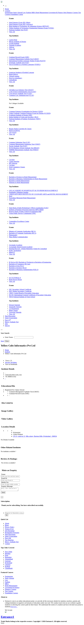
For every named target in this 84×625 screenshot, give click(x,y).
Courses (7, 11)
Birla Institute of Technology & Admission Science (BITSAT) (29, 26)
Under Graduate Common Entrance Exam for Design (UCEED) (30, 113)
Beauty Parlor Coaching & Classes (20, 129)
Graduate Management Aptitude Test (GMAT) (24, 59)
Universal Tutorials (15, 312)
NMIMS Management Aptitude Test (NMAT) (24, 150)
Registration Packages (12, 532)
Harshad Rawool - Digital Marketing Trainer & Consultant (28, 249)
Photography (13, 235)
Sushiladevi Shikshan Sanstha (18, 192)
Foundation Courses (11, 593)
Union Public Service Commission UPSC (22, 213)
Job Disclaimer (10, 531)
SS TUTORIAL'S (15, 278)
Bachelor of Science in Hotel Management (22, 177)
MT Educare (13, 163)
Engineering (9, 12)
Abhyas (11, 47)
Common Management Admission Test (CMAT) (24, 144)
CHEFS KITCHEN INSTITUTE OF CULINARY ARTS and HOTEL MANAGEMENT (38, 194)
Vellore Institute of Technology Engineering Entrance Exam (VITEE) (31, 28)
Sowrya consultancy (15, 78)
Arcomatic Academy (15, 245)
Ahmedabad (9, 559)
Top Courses (9, 591)
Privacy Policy (9, 527)
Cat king (12, 159)
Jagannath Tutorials (15, 307)
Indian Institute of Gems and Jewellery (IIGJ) (23, 117)
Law (24, 12)
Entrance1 (7, 616)
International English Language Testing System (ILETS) (27, 61)
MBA (34, 12)
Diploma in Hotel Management (19, 182)
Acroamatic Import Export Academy (21, 247)
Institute (7, 352)
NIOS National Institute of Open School (22, 297)
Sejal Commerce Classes (17, 167)
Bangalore (8, 557)
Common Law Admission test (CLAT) (21, 95)
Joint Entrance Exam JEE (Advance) (21, 24)
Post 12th (8, 538)
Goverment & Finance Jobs (57, 12)
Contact (7, 544)
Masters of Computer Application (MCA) (22, 231)
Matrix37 (12, 252)
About (7, 523)
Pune (6, 555)
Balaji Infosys (13, 74)
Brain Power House (15, 279)
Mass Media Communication (18, 237)
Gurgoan (8, 561)
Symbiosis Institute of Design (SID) (20, 115)
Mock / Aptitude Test (12, 322)
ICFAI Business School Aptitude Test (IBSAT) (24, 148)
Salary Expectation (11, 318)
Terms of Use (9, 529)
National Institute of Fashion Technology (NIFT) (25, 119)
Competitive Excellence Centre (19, 221)
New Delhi (8, 552)
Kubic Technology (15, 250)
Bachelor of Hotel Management (19, 181)
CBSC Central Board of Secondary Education (24, 293)
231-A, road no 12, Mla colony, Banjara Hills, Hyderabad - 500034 (35, 436)
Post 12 (8, 320)
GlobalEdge (13, 80)
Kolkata (7, 566)
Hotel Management (42, 12)
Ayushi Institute (14, 43)
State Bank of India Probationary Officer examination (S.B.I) (28, 208)
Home (7, 9)
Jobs (6, 324)
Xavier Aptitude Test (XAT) (18, 146)
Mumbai (7, 553)
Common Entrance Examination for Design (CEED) (26, 111)
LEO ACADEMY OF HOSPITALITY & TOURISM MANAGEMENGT (33, 190)
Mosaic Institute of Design (17, 41)
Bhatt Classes (13, 310)
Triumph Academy (15, 45)
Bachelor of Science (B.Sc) (18, 268)
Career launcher (14, 161)
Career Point (13, 40)
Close (7, 341)
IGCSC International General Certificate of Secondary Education (30, 295)
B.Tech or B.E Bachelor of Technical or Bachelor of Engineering (30, 262)
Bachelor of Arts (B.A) (16, 266)
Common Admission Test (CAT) (19, 142)
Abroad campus (14, 76)
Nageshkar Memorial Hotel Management (22, 198)
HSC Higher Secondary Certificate (20, 291)
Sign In (7, 326)
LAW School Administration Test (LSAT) (22, 92)
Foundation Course (17, 14)
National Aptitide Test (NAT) (18, 30)
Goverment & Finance (12, 587)
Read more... (14, 606)
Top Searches (9, 540)
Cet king (12, 165)
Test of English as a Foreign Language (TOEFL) (25, 64)
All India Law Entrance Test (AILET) (21, 90)
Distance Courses (72, 12)
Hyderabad (8, 563)
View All (12, 32)
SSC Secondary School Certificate (20, 289)
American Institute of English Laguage (21, 72)
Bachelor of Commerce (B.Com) (19, 264)
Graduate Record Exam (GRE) (19, 57)
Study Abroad (18, 12)
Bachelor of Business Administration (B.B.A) (23, 269)
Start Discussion (10, 316)
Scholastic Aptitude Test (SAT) (19, 63)
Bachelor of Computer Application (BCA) (22, 233)
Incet (10, 196)
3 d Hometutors (14, 308)
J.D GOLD (12, 132)
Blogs (7, 525)
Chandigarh (8, 568)
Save (2, 341)
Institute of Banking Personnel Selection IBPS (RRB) (26, 210)
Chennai (7, 564)
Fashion (29, 12)
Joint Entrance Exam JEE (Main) (19, 22)
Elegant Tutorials (14, 305)
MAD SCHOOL (14, 130)
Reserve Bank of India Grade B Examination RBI (25, 211)
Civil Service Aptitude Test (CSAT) (20, 93)
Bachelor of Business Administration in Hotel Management (28, 179)
